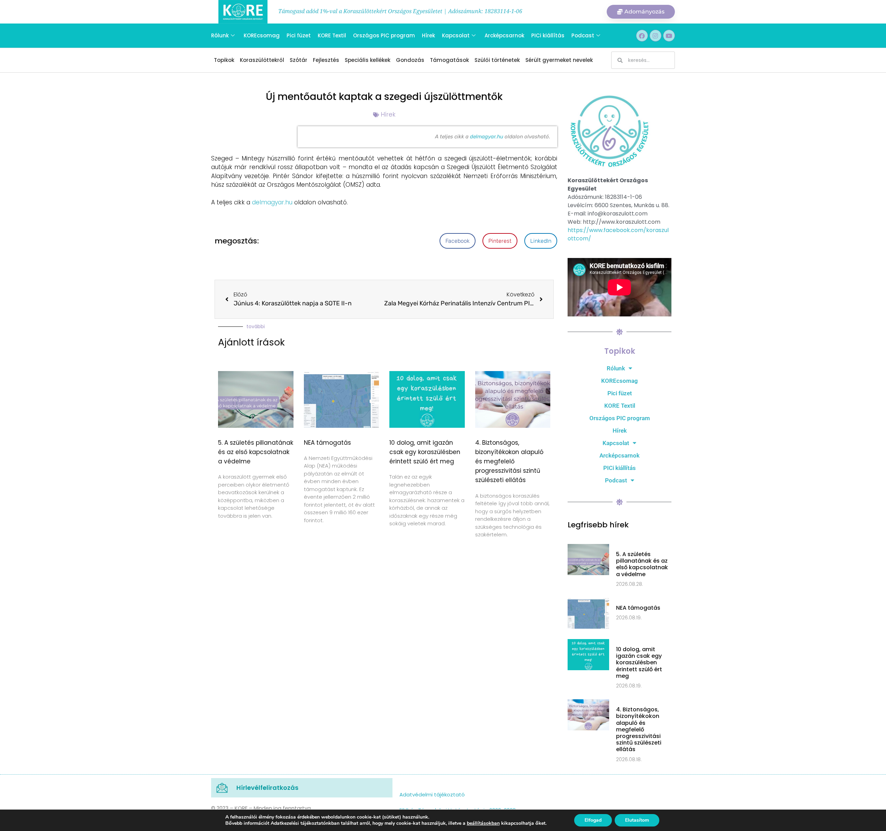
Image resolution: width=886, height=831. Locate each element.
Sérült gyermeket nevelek (559, 60)
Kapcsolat (456, 35)
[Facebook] (642, 35)
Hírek (428, 35)
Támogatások (449, 60)
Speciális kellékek (367, 60)
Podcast (582, 35)
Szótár (298, 60)
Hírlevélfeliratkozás (267, 787)
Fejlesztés (326, 60)
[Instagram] (655, 35)
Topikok (224, 60)
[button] (458, 241)
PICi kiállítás (547, 35)
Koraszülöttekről (262, 60)
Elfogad (593, 820)
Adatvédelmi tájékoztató (432, 794)
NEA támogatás (327, 442)
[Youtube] (669, 35)
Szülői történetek (497, 60)
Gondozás (410, 60)
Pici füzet (299, 35)
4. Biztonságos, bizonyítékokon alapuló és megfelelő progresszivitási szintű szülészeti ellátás (509, 461)
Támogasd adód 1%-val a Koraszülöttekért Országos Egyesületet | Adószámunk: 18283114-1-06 (400, 11)
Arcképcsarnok (504, 35)
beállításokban (483, 823)
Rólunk (220, 35)
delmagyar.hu (487, 136)
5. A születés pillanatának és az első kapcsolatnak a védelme (255, 451)
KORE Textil (332, 35)
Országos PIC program (384, 35)
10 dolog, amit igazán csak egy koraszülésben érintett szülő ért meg (424, 451)
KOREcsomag (262, 35)
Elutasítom (637, 820)
